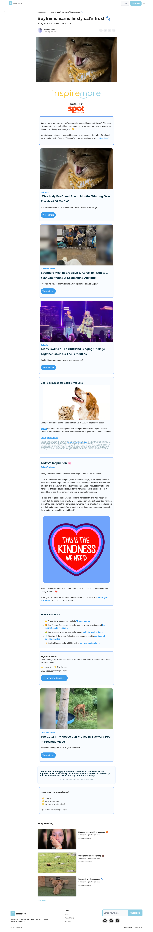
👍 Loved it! (46, 667)
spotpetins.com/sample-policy (77, 442)
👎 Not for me (60, 667)
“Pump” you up (83, 621)
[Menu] (143, 3)
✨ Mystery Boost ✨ (54, 677)
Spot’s (44, 429)
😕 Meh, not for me (50, 801)
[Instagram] (117, 920)
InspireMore (42, 12)
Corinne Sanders (50, 29)
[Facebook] (111, 920)
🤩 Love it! (47, 798)
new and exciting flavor (89, 643)
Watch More (48, 215)
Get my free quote (49, 437)
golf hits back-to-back (93, 632)
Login (125, 3)
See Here (103, 138)
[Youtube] (105, 920)
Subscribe (135, 3)
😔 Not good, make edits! (53, 804)
